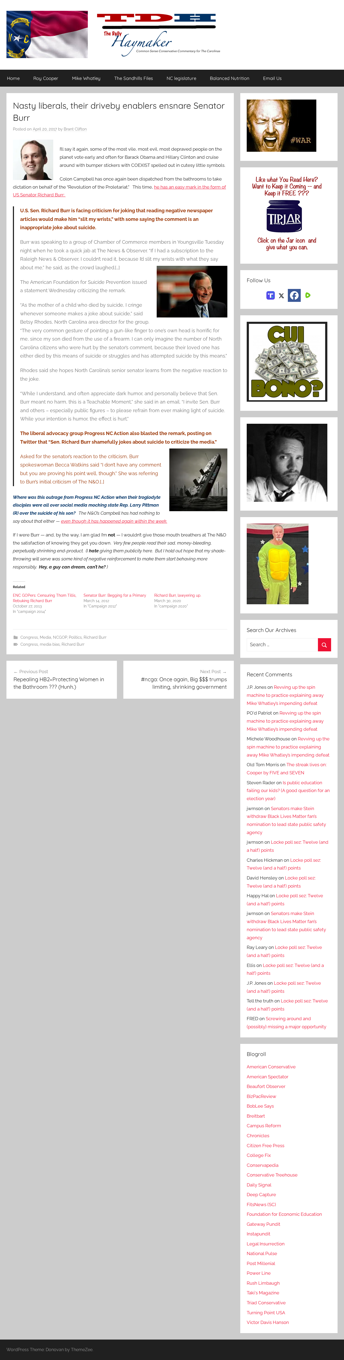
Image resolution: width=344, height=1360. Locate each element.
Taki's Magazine (263, 1292)
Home (13, 78)
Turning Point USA (266, 1312)
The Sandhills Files (133, 78)
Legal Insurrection (266, 1243)
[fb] (294, 295)
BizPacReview (261, 1096)
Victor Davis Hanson (268, 1322)
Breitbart (256, 1116)
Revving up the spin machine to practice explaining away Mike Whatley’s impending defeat (285, 695)
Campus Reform (264, 1125)
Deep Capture (261, 1194)
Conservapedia (262, 1165)
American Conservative (271, 1066)
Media (45, 637)
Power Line (259, 1273)
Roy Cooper (45, 78)
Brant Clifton (75, 129)
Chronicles (258, 1135)
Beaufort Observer (266, 1086)
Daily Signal (259, 1185)
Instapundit (258, 1234)
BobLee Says (260, 1106)
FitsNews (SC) (261, 1204)
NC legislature (181, 78)
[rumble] (307, 295)
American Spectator (267, 1076)
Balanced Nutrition (229, 78)
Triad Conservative (266, 1302)
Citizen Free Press (265, 1145)
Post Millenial (261, 1263)
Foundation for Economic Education (284, 1214)
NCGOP (60, 637)
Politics (75, 637)
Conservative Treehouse (272, 1175)
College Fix (259, 1155)
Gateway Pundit (263, 1224)
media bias (50, 644)
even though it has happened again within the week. (114, 521)
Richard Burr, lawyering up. (177, 595)
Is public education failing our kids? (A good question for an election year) (288, 790)
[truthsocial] (270, 295)
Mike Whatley (86, 78)
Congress (29, 637)
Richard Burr (95, 637)
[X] (281, 295)
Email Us (272, 78)
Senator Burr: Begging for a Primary (115, 595)
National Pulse (262, 1253)
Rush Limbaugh (263, 1283)
